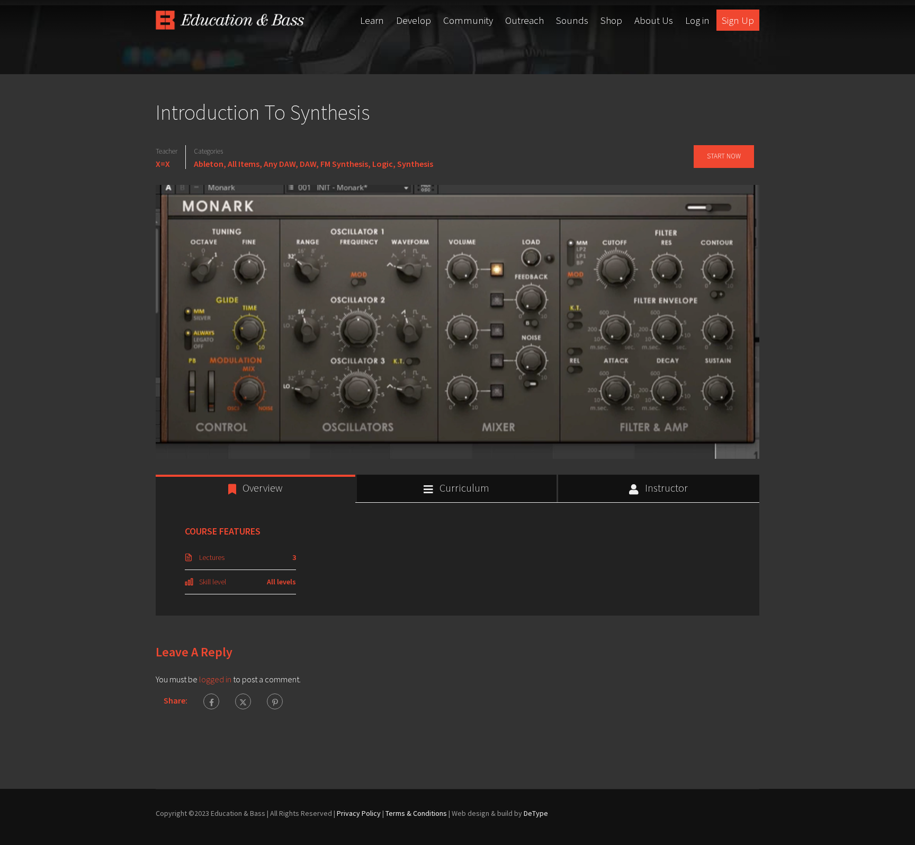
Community (468, 20)
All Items (243, 163)
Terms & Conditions (416, 813)
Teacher (166, 151)
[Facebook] (211, 701)
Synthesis (415, 163)
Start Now (724, 156)
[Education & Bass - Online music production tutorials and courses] (230, 20)
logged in (215, 679)
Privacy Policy (359, 813)
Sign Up (738, 20)
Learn (372, 20)
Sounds (572, 20)
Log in (697, 20)
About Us (653, 20)
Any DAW (279, 163)
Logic (382, 163)
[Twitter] (243, 701)
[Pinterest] (275, 701)
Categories (208, 151)
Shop (611, 20)
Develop (413, 20)
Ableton (208, 163)
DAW (308, 163)
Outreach (524, 20)
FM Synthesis (344, 163)
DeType (536, 813)
